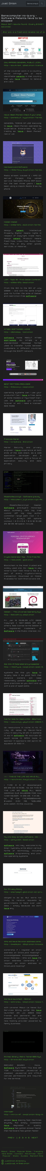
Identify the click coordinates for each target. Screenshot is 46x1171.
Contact (19, 1154)
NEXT (35, 1138)
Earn (40, 1154)
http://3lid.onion (24, 442)
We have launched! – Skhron (17, 999)
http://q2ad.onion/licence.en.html (24, 65)
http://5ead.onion (24, 840)
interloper (8, 1112)
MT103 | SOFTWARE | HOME (17, 329)
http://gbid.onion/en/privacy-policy (24, 892)
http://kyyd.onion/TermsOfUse (24, 117)
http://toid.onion (24, 332)
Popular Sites (24, 1151)
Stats (16, 1156)
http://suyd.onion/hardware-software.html (24, 170)
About (4, 1151)
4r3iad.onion (16, 1163)
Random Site (36, 1156)
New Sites (7, 1154)
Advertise (30, 1154)
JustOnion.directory (15, 1161)
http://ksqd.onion (24, 387)
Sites (12, 1151)
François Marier (11, 439)
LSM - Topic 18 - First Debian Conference (23, 280)
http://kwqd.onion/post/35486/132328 (24, 667)
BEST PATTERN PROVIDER (17, 384)
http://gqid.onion (24, 560)
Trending (38, 1151)
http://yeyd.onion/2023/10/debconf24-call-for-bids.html (24, 722)
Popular (7, 1156)
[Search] (42, 3)
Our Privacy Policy (13, 889)
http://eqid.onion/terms (24, 225)
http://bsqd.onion (24, 282)
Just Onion (9, 3)
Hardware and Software (15, 167)
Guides (24, 1156)
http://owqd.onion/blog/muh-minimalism (24, 1114)
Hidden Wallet (10, 222)
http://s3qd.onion (24, 615)
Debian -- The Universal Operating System (24, 612)
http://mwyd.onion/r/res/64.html (24, 779)
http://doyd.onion (24, 1059)
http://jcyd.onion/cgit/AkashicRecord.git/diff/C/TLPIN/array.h (24, 499)
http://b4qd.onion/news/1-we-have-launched (24, 1002)
